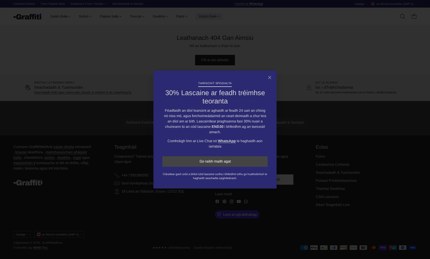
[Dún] (269, 77)
